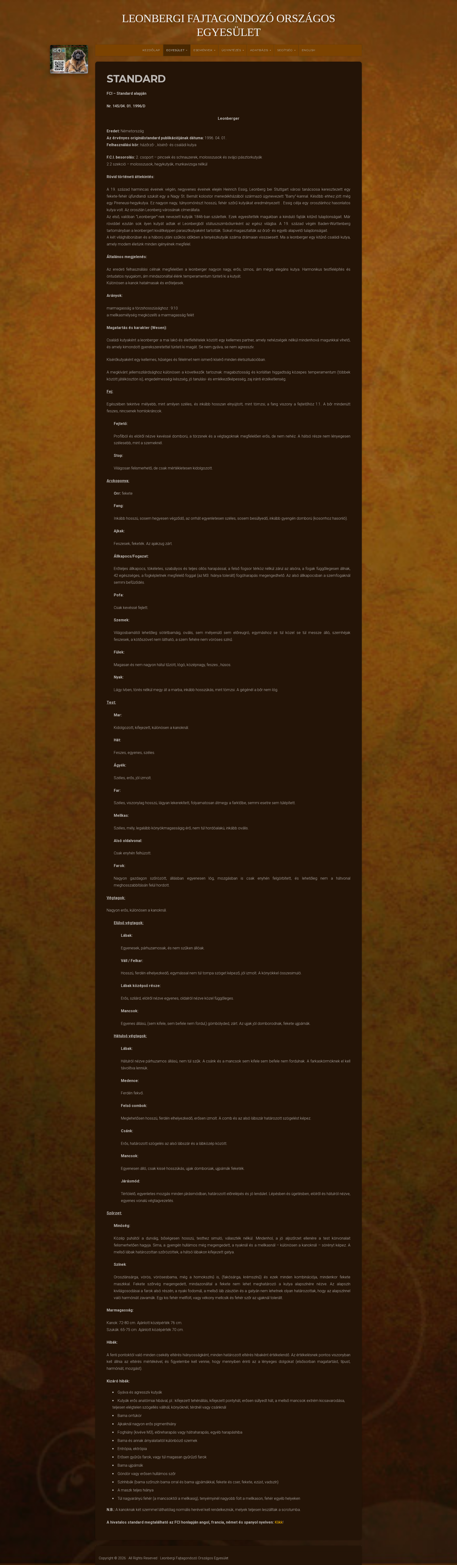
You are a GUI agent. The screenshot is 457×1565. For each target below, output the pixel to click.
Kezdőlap (151, 50)
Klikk (279, 1522)
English (308, 50)
